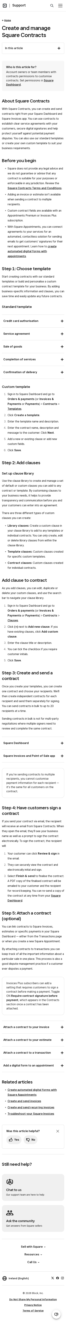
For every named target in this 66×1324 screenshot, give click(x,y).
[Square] (5, 6)
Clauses (13, 620)
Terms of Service (33, 1310)
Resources (31, 1254)
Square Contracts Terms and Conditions (35, 188)
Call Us (32, 1262)
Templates (14, 409)
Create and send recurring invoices (31, 1107)
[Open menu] (60, 5)
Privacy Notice (33, 1305)
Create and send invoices (24, 1101)
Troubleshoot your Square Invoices (31, 1113)
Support (19, 5)
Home (7, 20)
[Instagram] (62, 1277)
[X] (52, 1277)
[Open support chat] (56, 1314)
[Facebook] (57, 1277)
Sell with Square (32, 1246)
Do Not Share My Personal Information (33, 1299)
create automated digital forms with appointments (32, 251)
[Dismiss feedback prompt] (58, 1131)
